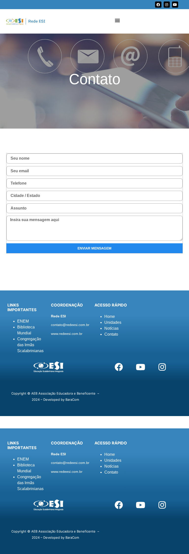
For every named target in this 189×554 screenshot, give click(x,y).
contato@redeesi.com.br (70, 325)
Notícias (111, 328)
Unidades (112, 322)
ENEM (23, 321)
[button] (117, 20)
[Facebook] (158, 4)
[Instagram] (167, 4)
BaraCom (72, 399)
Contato (111, 334)
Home (109, 316)
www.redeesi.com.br (66, 334)
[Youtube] (175, 4)
